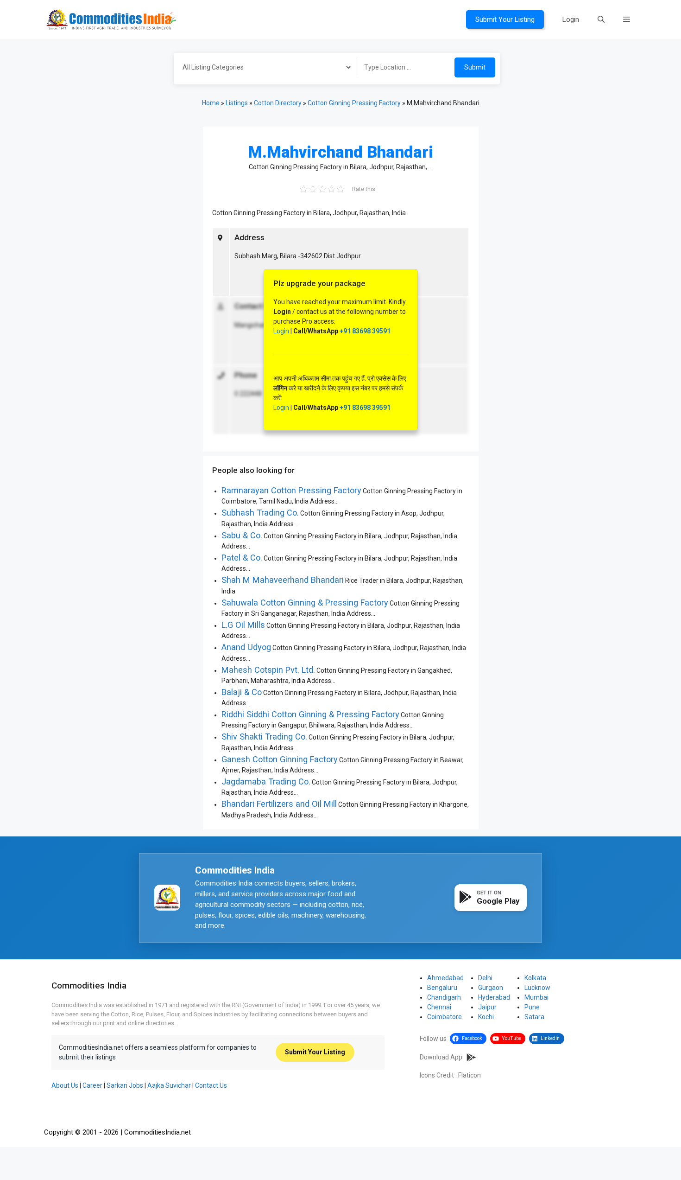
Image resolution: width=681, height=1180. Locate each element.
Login (570, 19)
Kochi (486, 1017)
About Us (64, 1085)
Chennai (439, 1007)
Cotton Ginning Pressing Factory (354, 103)
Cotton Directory (278, 103)
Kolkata (535, 978)
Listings (237, 103)
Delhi (485, 978)
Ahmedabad (445, 978)
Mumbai (536, 997)
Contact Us (211, 1085)
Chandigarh (444, 997)
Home (211, 103)
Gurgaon (490, 987)
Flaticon (469, 1075)
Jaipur (487, 1007)
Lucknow (537, 987)
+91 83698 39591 (365, 331)
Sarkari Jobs (125, 1085)
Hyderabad (494, 997)
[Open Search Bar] (601, 19)
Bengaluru (442, 987)
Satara (534, 1017)
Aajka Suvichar (169, 1085)
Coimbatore (444, 1017)
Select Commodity (262, 68)
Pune (532, 1007)
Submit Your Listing (505, 19)
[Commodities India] (111, 19)
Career (92, 1085)
